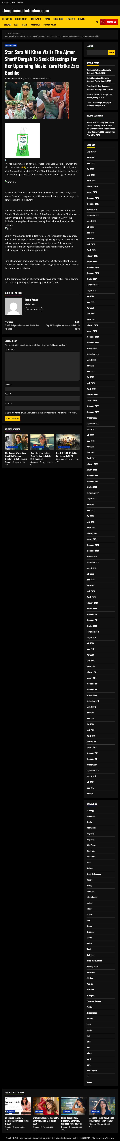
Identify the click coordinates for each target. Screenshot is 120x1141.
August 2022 (91, 429)
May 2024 (90, 307)
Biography (90, 833)
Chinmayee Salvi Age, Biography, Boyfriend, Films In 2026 (17, 1120)
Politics (89, 1007)
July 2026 (90, 157)
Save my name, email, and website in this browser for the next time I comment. (42, 412)
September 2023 (93, 354)
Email (8, 394)
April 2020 (91, 591)
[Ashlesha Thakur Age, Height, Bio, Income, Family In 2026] (102, 1106)
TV (87, 1076)
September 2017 (93, 770)
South (89, 1024)
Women (89, 1082)
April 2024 (91, 313)
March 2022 (91, 458)
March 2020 (91, 597)
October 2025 (92, 209)
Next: (62, 325)
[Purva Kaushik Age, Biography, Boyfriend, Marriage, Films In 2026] (74, 1106)
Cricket (7, 24)
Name (8, 384)
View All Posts (34, 309)
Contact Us (7, 19)
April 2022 (91, 452)
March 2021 (91, 527)
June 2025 (90, 232)
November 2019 (93, 620)
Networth (70, 19)
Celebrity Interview (94, 874)
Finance (81, 19)
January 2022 (92, 469)
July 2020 (90, 573)
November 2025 (93, 203)
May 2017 (90, 793)
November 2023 (93, 342)
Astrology (90, 810)
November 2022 (93, 412)
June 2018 (90, 718)
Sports (89, 1030)
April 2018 (90, 730)
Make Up (90, 983)
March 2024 (91, 319)
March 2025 (91, 250)
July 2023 (90, 365)
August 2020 (91, 568)
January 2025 (92, 261)
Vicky (23, 167)
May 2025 (90, 238)
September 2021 (93, 492)
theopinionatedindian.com (25, 10)
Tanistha (35, 462)
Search (90, 45)
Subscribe (111, 21)
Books (89, 862)
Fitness (89, 914)
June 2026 (91, 163)
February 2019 (92, 672)
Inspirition (91, 972)
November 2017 (92, 758)
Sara (45, 278)
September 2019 (93, 631)
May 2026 (90, 169)
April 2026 (91, 174)
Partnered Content (94, 1001)
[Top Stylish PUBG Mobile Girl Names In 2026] (68, 442)
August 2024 (91, 290)
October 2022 (92, 417)
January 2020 (92, 608)
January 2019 (92, 677)
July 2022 (90, 435)
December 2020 (93, 545)
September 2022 (93, 423)
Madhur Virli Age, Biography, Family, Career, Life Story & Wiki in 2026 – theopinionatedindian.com (100, 125)
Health (89, 943)
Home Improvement (94, 960)
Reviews (90, 1018)
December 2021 (92, 475)
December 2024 (93, 267)
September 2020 (93, 562)
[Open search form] (97, 22)
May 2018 (90, 724)
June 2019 (90, 649)
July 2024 (90, 296)
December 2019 (93, 614)
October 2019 (92, 626)
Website (8, 403)
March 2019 (91, 666)
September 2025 (93, 215)
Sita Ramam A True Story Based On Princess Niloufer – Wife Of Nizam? (16, 455)
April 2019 (90, 660)
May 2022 (90, 446)
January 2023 (92, 400)
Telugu (89, 1053)
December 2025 (93, 198)
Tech (16, 24)
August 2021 (91, 498)
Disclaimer (35, 24)
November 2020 (93, 550)
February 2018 (92, 741)
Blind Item (91, 850)
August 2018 (91, 706)
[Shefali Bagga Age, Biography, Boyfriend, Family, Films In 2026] (46, 1106)
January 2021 (91, 539)
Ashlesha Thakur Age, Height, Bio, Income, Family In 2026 (101, 1119)
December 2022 (93, 406)
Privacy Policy (49, 24)
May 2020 (90, 585)
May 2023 (90, 377)
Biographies (36, 19)
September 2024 (93, 284)
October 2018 (92, 695)
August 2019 (91, 637)
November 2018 (92, 689)
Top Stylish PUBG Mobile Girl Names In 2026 (66, 454)
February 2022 (92, 464)
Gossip (89, 937)
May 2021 (90, 516)
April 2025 (91, 244)
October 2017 (92, 764)
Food (88, 920)
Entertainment (21, 19)
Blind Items (58, 19)
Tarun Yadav (12, 78)
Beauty (89, 822)
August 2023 (91, 359)
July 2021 (90, 504)
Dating (89, 885)
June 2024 (90, 302)
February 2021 (92, 533)
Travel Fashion (92, 1070)
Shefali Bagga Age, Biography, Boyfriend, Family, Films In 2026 (46, 1120)
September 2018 (93, 701)
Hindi (89, 949)
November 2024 (93, 273)
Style (88, 1035)
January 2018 (91, 747)
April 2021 (90, 521)
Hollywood (90, 954)
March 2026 (91, 180)
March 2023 (91, 388)
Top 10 (47, 19)
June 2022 (90, 440)
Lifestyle (90, 978)
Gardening (90, 931)
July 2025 (90, 226)
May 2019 (90, 654)
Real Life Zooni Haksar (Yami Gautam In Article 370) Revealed (40, 455)
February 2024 (92, 325)
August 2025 (91, 221)
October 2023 (92, 348)
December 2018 (92, 683)
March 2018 (91, 735)
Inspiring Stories (93, 966)
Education (90, 891)
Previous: (22, 325)
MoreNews (96, 1138)
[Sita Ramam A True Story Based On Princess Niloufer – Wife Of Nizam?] (16, 442)
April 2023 (91, 383)
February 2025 (92, 255)
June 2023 (90, 371)
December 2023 (93, 336)
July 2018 (90, 712)
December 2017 (92, 753)
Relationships (92, 1012)
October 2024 (92, 278)
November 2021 (92, 481)
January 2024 (92, 331)
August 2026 (91, 151)
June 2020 (91, 579)
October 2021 (92, 487)
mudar (8, 1127)
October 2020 (92, 556)
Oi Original (90, 995)
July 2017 (90, 782)
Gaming (89, 926)
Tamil (88, 1041)
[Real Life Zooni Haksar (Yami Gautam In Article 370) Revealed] (42, 442)
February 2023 (92, 394)
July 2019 (90, 643)
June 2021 (90, 510)
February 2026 (92, 186)
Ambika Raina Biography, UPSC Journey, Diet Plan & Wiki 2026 (101, 131)
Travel (24, 24)
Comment (10, 349)
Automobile (91, 816)
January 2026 (92, 192)
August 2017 (91, 776)
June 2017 (90, 787)
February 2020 (92, 602)
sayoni (8, 462)
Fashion (89, 903)
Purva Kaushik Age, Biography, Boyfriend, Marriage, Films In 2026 (71, 1120)
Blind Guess (91, 845)
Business (90, 868)
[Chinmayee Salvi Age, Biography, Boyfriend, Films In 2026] (18, 1106)
